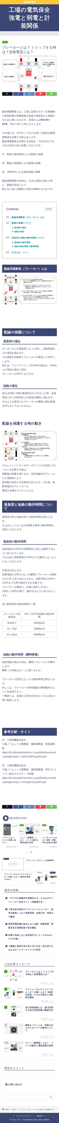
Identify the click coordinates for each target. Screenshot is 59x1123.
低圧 (5, 42)
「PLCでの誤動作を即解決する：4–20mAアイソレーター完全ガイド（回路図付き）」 (31, 900)
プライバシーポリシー (24, 1116)
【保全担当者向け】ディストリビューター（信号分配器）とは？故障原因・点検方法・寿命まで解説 (30, 913)
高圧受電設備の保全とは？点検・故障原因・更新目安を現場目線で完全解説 (30, 926)
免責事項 (40, 1116)
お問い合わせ (15, 1084)
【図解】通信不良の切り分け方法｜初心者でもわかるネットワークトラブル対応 (30, 948)
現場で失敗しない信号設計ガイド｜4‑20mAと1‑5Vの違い (30, 937)
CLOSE (48, 209)
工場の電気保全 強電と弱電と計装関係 (29, 17)
